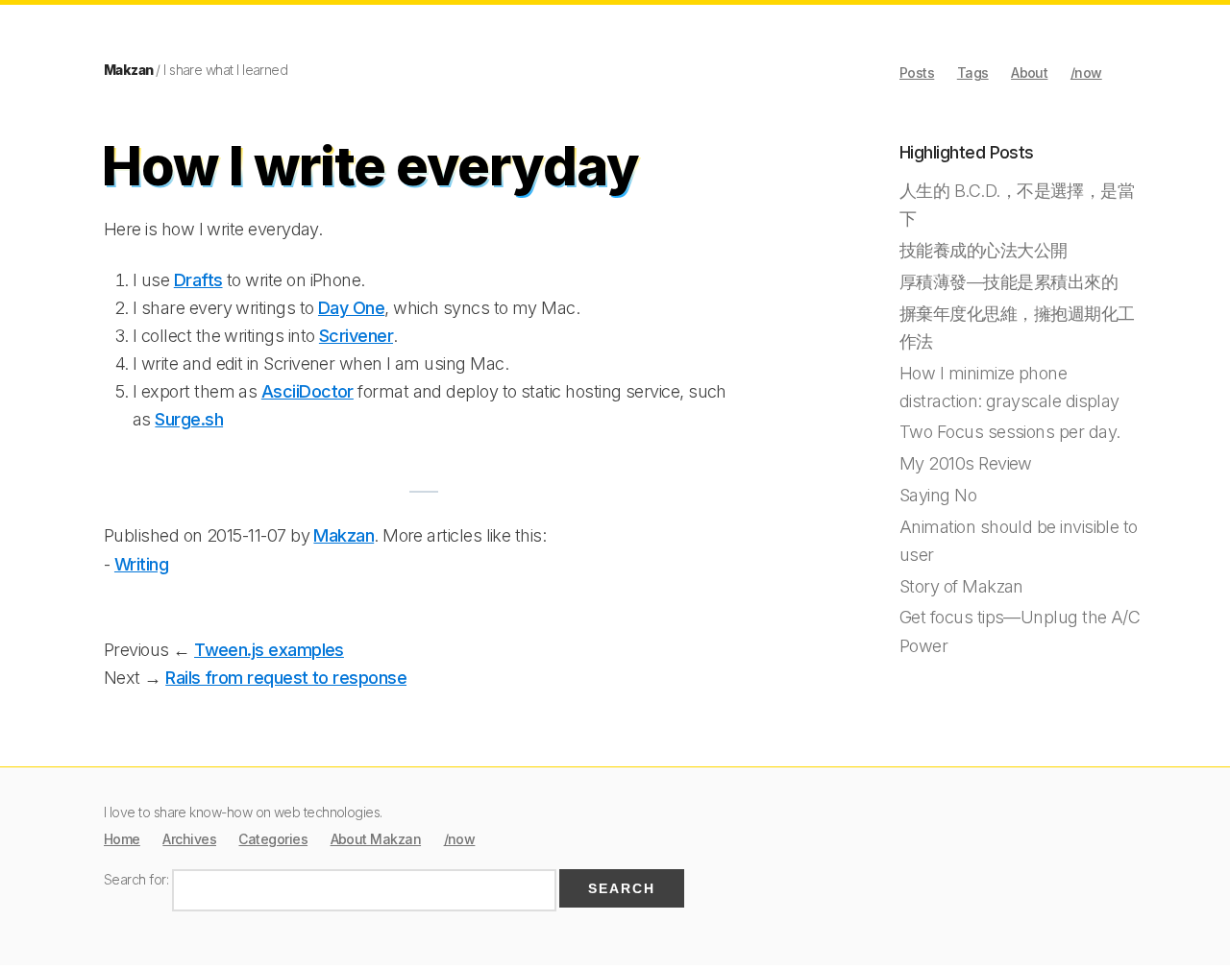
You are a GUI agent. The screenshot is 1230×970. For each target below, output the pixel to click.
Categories (273, 839)
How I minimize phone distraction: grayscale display (1009, 387)
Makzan (129, 70)
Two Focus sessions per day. (1009, 432)
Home (122, 839)
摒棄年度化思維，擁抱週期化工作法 (1016, 327)
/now (1086, 72)
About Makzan (376, 839)
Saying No (937, 495)
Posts (916, 72)
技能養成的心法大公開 (983, 250)
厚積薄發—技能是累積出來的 (1008, 282)
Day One (351, 308)
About (1029, 72)
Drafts (198, 280)
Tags (973, 72)
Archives (189, 839)
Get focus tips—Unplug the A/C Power (1019, 631)
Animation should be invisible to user (1018, 541)
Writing (141, 564)
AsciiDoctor (307, 391)
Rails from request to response (285, 677)
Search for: (136, 879)
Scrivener (356, 336)
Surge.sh (189, 419)
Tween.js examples (269, 650)
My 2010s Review (965, 463)
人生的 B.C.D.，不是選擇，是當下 (1016, 205)
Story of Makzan (961, 586)
